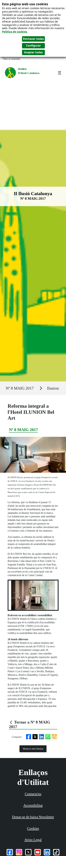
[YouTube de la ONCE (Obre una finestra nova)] (37, 852)
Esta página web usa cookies (25, 4)
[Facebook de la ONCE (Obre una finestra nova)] (9, 852)
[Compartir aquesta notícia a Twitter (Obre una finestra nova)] (35, 736)
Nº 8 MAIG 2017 (20, 388)
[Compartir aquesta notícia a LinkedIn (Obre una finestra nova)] (41, 736)
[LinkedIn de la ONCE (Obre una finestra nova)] (46, 852)
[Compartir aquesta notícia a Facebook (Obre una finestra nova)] (28, 736)
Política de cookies (14, 31)
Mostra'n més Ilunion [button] (33, 749)
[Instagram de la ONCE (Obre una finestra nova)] (19, 852)
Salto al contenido (11, 59)
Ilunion (53, 388)
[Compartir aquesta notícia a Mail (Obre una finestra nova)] (54, 736)
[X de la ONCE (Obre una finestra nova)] (28, 852)
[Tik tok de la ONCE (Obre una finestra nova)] (56, 852)
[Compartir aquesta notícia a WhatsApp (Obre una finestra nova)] (47, 736)
